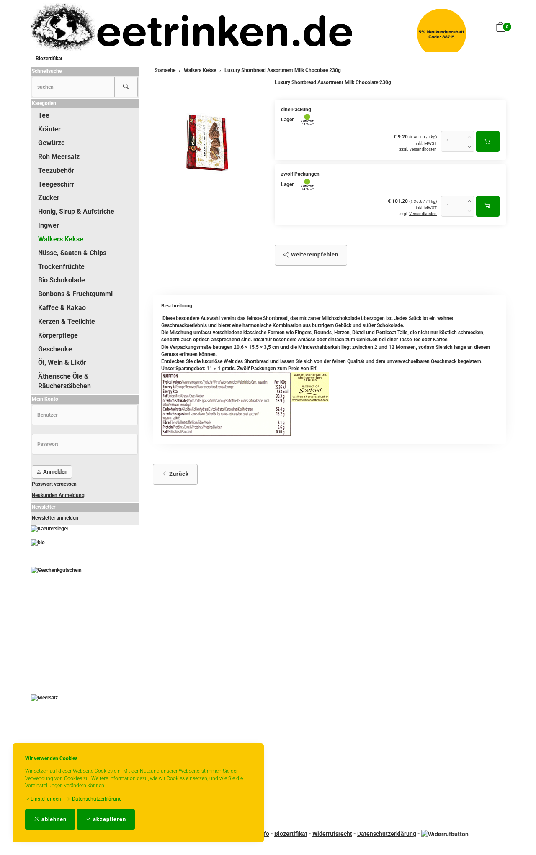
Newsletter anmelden (55, 518)
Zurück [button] (178, 474)
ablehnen (53, 819)
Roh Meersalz (59, 157)
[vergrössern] (207, 143)
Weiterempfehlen (313, 254)
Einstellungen (45, 799)
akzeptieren (108, 819)
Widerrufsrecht (332, 833)
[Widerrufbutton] (445, 833)
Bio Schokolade (61, 280)
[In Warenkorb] (488, 141)
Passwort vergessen (54, 484)
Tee (43, 115)
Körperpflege (58, 335)
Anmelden (54, 471)
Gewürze (51, 143)
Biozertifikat (49, 58)
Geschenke (55, 349)
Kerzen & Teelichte (66, 321)
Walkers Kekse (60, 239)
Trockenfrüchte (61, 267)
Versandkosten (423, 149)
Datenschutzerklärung (96, 799)
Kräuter (49, 129)
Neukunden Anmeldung (58, 495)
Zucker (48, 198)
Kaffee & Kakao (62, 308)
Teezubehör (56, 170)
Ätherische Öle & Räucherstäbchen (64, 381)
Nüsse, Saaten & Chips (72, 253)
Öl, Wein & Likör (62, 362)
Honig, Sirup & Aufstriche (76, 211)
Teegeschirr (56, 184)
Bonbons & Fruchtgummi (75, 294)
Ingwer (48, 225)
